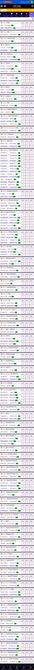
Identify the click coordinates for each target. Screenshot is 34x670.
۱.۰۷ (32, 608)
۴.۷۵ (23, 57)
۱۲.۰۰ (32, 476)
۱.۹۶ (32, 325)
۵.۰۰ (32, 66)
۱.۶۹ (23, 283)
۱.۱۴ (23, 476)
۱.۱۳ (23, 501)
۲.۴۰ (23, 392)
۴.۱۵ (32, 450)
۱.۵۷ (32, 290)
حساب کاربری (3, 669)
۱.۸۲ (23, 171)
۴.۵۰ (28, 34)
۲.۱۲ (23, 105)
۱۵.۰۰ (32, 501)
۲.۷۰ (23, 99)
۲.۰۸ (23, 270)
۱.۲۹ (32, 610)
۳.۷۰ (28, 146)
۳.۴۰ (28, 143)
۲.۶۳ (23, 119)
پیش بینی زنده (23, 669)
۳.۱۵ (28, 196)
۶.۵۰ (28, 476)
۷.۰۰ (32, 78)
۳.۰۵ (28, 28)
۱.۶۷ (23, 194)
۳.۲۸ (28, 124)
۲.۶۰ (23, 69)
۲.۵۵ (23, 92)
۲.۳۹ (23, 243)
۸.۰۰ (23, 25)
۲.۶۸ (23, 203)
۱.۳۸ (23, 463)
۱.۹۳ (23, 166)
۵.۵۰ (28, 25)
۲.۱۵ (23, 228)
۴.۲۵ (32, 146)
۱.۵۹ (23, 71)
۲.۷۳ (32, 203)
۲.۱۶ (23, 184)
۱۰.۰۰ (32, 41)
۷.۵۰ (32, 155)
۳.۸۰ (28, 66)
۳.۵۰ (32, 28)
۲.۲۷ (32, 254)
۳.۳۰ (28, 47)
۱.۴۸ (32, 34)
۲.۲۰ (23, 252)
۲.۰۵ (32, 249)
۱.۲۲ (23, 41)
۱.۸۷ (32, 47)
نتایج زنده (17, 669)
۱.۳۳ (32, 25)
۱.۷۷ (32, 264)
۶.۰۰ (32, 90)
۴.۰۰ (32, 208)
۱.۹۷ (23, 220)
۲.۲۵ (23, 112)
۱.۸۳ (32, 601)
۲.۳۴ (23, 153)
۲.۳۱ (23, 543)
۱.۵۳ (23, 90)
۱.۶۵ (23, 146)
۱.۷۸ (32, 143)
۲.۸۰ (23, 80)
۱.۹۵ (23, 208)
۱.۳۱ (23, 130)
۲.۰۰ (32, 306)
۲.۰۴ (23, 483)
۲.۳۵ (23, 400)
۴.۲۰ (28, 50)
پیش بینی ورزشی (30, 669)
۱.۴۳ (23, 486)
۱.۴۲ (32, 319)
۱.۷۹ (23, 124)
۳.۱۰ (27, 69)
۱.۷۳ (32, 57)
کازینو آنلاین (10, 669)
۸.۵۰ (32, 130)
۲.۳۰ (23, 636)
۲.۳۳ (23, 237)
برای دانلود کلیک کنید (7, 1)
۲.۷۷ (32, 69)
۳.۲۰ (23, 121)
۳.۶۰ (28, 57)
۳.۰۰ (32, 105)
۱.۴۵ (23, 161)
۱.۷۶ (23, 386)
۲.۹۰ (27, 80)
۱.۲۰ (23, 350)
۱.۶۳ (23, 66)
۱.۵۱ (23, 556)
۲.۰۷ (23, 217)
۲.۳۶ (23, 441)
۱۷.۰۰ (23, 608)
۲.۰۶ (23, 158)
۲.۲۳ (23, 470)
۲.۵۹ (23, 240)
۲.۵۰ (32, 80)
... (23, 83)
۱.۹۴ (23, 177)
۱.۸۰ (23, 59)
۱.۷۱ (23, 196)
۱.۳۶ (23, 78)
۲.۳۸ (32, 121)
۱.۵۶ (23, 50)
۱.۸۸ (23, 182)
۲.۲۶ (23, 28)
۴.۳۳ (23, 47)
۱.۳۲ (23, 277)
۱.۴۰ (23, 155)
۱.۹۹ (23, 332)
